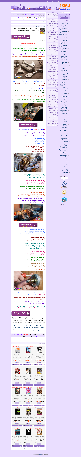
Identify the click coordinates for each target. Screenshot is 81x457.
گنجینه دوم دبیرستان (63, 150)
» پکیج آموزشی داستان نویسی (39, 428)
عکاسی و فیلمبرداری (63, 85)
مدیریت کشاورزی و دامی (63, 102)
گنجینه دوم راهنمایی (63, 155)
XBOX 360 (65, 40)
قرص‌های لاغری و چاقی (63, 34)
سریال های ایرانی (64, 54)
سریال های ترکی (64, 56)
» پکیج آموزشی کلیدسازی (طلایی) (39, 367)
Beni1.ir (40, 454)
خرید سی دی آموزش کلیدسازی (19, 325)
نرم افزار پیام (65, 157)
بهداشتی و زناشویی (64, 23)
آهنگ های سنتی (64, 136)
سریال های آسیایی (63, 57)
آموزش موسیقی (64, 135)
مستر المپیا (65, 99)
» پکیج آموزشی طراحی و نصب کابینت (39, 407)
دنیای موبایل (65, 123)
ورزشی (66, 92)
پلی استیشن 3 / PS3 (63, 47)
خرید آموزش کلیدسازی (29, 327)
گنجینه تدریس (65, 141)
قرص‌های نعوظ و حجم (63, 28)
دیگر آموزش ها (64, 87)
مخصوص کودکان (64, 79)
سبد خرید (57, 1)
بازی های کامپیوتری (63, 42)
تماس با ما (47, 1)
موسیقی (66, 133)
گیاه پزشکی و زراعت (63, 109)
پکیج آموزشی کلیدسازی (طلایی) (39, 26)
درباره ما (52, 1)
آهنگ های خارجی (64, 140)
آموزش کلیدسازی (28, 325)
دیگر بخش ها (64, 96)
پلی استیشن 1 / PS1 (63, 44)
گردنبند (66, 163)
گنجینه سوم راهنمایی (63, 154)
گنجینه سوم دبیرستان (63, 149)
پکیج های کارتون (64, 71)
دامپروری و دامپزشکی (63, 112)
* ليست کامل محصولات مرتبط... (28, 448)
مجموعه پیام (65, 143)
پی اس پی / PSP (64, 50)
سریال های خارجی (64, 59)
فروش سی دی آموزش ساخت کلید (31, 329)
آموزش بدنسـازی (64, 101)
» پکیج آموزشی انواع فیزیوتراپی (17, 428)
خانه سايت (66, 22)
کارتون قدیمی (64, 67)
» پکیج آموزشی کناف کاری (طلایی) (17, 346)
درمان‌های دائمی (64, 25)
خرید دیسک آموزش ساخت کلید (19, 329)
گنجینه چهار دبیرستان (63, 147)
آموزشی (43, 22)
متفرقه (67, 115)
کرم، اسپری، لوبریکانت (63, 30)
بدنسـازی (66, 98)
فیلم (67, 53)
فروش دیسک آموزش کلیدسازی (39, 327)
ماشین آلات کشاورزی (63, 110)
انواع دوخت (65, 95)
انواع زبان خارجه (64, 78)
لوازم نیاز (66, 160)
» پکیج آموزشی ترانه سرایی (28, 428)
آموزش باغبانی (64, 107)
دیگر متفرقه (65, 132)
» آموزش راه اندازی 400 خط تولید (28, 387)
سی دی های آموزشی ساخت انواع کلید (38, 331)
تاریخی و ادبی (64, 124)
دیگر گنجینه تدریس (63, 146)
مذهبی (66, 118)
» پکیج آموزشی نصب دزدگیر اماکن (28, 367)
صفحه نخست (64, 1)
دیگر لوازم (65, 166)
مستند (66, 116)
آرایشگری (65, 93)
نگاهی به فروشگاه (65, 171)
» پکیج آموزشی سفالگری (39, 387)
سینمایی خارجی (64, 62)
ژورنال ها (65, 119)
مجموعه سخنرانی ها (63, 130)
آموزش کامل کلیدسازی (36, 325)
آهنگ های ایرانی (64, 138)
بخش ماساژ (65, 75)
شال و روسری (64, 167)
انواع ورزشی (65, 81)
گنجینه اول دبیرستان (63, 152)
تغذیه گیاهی (65, 104)
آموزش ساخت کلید (41, 329)
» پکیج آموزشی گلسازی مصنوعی (17, 387)
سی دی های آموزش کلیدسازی (19, 327)
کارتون (67, 65)
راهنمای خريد (65, 172)
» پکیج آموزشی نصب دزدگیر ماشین (17, 367)
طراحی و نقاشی (64, 82)
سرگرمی (65, 121)
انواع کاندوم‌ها (64, 36)
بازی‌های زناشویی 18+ (63, 33)
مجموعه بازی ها (64, 51)
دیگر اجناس (65, 37)
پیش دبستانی (64, 144)
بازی (67, 39)
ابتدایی (66, 158)
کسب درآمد (39, 22)
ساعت (66, 161)
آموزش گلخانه (64, 106)
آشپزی (66, 90)
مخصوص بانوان (64, 31)
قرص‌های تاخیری (64, 26)
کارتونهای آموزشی (64, 70)
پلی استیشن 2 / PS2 (63, 45)
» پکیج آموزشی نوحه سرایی (17, 407)
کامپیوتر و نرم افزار (63, 84)
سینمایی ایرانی (64, 61)
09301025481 (29, 19)
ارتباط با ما (66, 169)
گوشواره (66, 164)
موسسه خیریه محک (16, 14)
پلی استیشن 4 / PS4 (63, 48)
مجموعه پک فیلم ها (63, 64)
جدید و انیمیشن (64, 68)
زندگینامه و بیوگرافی (63, 129)
